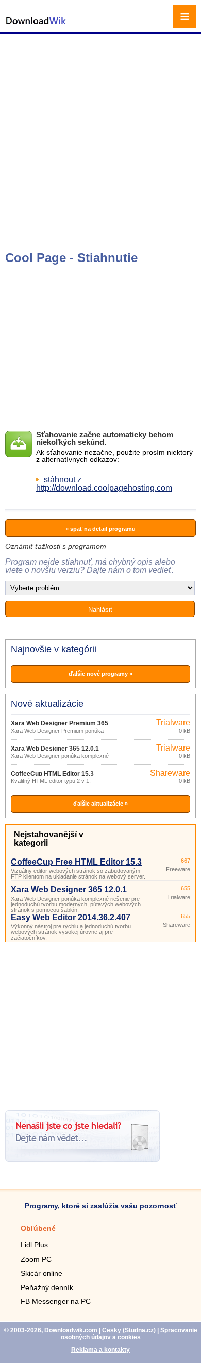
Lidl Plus (34, 1245)
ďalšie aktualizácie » (100, 803)
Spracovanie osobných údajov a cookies (129, 1334)
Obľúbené (38, 1228)
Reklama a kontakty (100, 1349)
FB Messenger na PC (56, 1301)
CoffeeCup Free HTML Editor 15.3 (76, 861)
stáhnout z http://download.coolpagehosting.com (104, 483)
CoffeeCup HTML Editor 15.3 (52, 773)
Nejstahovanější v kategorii (48, 838)
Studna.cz (139, 1330)
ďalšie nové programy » (100, 673)
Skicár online (41, 1273)
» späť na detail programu (100, 529)
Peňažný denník (47, 1287)
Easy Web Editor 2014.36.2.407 (70, 917)
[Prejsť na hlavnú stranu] (36, 26)
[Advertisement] (100, 141)
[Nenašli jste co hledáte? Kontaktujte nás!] (82, 1158)
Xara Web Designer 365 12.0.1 (55, 748)
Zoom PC (36, 1259)
